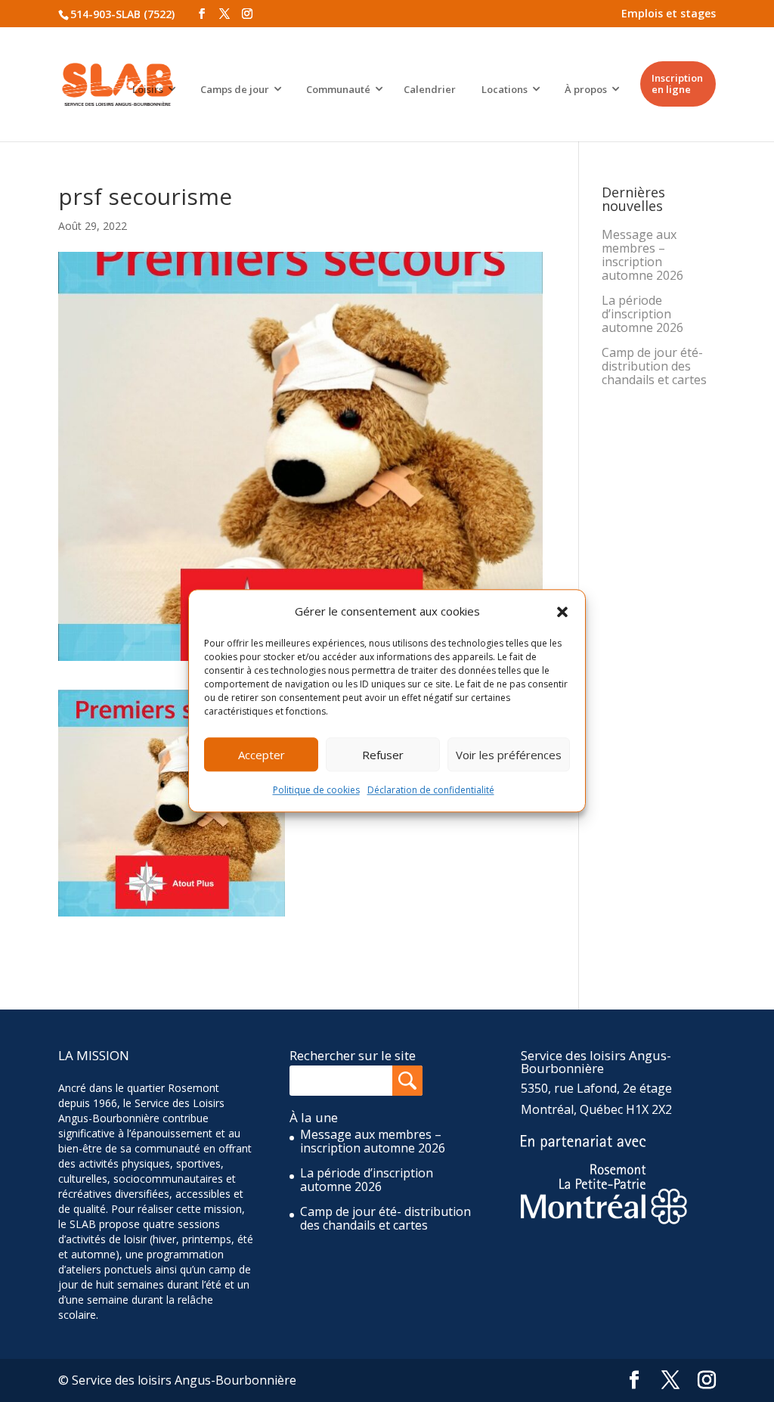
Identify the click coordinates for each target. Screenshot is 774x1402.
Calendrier (430, 89)
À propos (586, 89)
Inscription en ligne (677, 83)
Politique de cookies (316, 790)
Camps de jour (234, 89)
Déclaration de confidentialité (430, 790)
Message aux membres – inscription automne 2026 (642, 255)
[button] (562, 611)
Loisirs (147, 89)
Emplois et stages (668, 13)
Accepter (261, 754)
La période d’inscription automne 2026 (642, 314)
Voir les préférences (509, 754)
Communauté (338, 89)
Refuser (383, 754)
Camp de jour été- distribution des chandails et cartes (654, 366)
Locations (504, 89)
